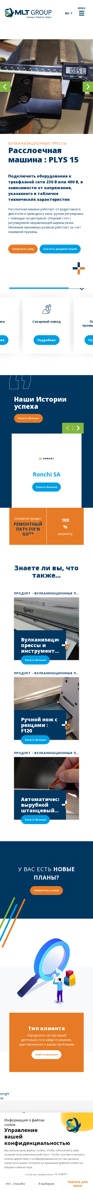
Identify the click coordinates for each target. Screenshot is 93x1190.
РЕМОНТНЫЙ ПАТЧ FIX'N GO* (28, 529)
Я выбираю (46, 1184)
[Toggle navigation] (81, 13)
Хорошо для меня (78, 1184)
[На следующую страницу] (78, 428)
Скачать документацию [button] (60, 248)
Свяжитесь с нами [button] (46, 890)
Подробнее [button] (46, 340)
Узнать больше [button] (28, 418)
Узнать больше (46, 487)
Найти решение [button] (46, 1054)
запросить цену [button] (23, 248)
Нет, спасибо (15, 1184)
